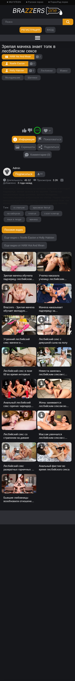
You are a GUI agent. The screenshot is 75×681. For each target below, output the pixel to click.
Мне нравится (24, 130)
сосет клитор (51, 213)
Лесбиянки (46, 70)
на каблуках (13, 213)
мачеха (34, 219)
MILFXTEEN (15, 2)
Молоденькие (12, 77)
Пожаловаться (52, 139)
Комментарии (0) (40, 154)
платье (32, 213)
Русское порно (35, 2)
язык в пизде (14, 219)
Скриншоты (28, 146)
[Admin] (7, 172)
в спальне (19, 207)
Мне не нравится (30, 130)
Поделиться (51, 146)
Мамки (63, 70)
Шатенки (32, 77)
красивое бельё (41, 207)
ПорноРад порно (59, 2)
